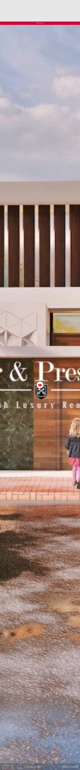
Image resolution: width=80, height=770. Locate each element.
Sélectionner (68, 766)
